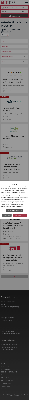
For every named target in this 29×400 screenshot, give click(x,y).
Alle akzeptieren (20, 215)
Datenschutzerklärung (17, 206)
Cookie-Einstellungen (15, 210)
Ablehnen (7, 215)
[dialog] (14, 200)
